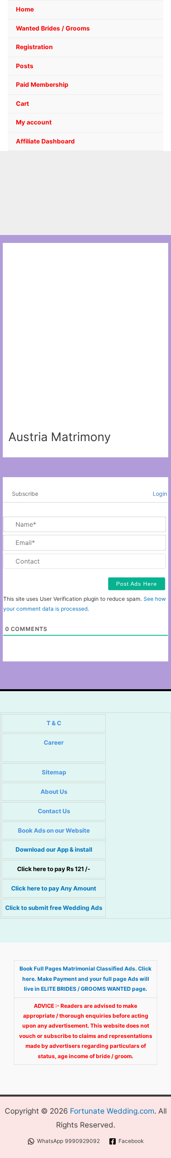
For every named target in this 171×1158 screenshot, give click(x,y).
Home (25, 9)
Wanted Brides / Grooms (53, 28)
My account (34, 122)
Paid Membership (42, 84)
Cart (22, 103)
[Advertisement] (85, 340)
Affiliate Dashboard (45, 141)
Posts (24, 66)
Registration (34, 47)
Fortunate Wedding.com (112, 1111)
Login (159, 493)
